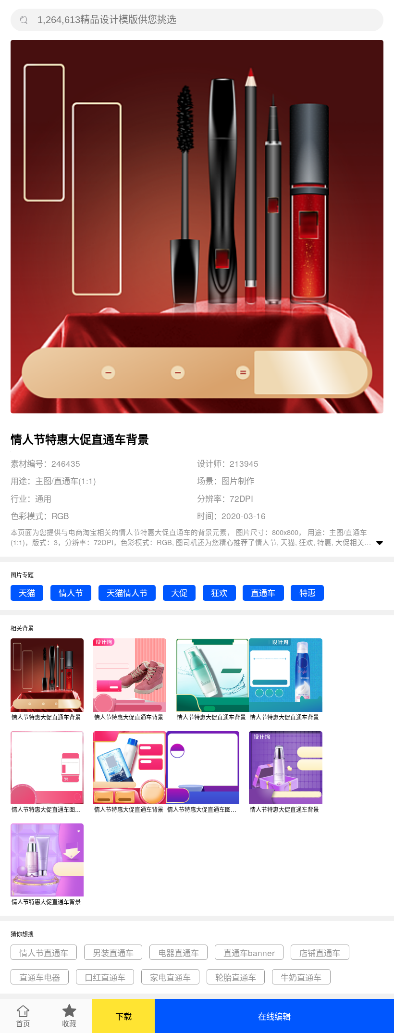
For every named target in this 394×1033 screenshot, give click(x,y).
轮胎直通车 (235, 977)
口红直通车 (105, 977)
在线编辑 (274, 1016)
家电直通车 (170, 977)
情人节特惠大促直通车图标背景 (48, 809)
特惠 (307, 592)
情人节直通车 (43, 952)
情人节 (71, 592)
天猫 (27, 592)
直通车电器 (39, 977)
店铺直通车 (319, 952)
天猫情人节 (127, 592)
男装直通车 (113, 952)
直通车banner (249, 952)
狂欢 (219, 592)
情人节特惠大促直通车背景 (46, 717)
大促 (179, 592)
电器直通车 (178, 952)
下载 (123, 1016)
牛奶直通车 (301, 977)
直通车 (263, 592)
